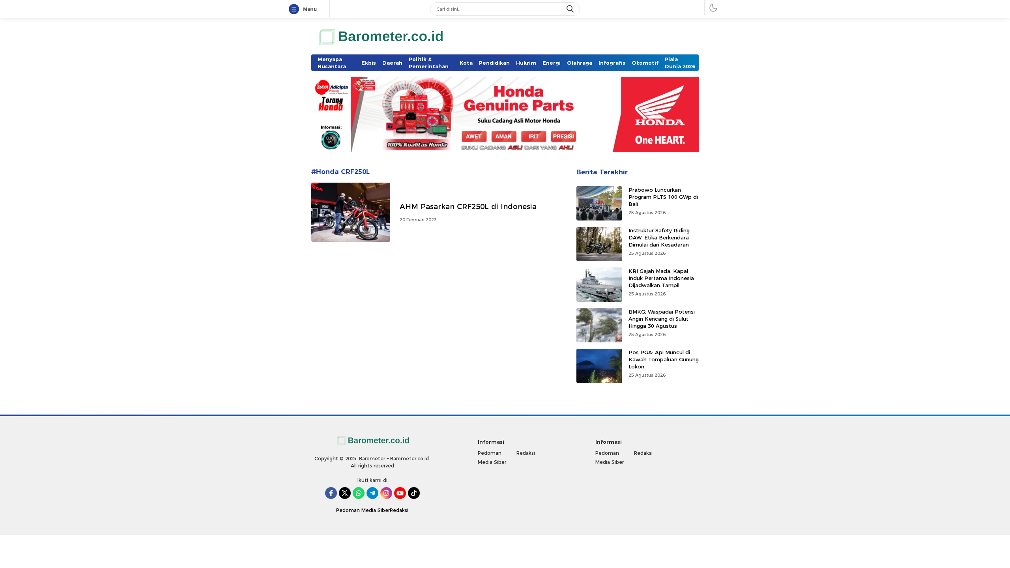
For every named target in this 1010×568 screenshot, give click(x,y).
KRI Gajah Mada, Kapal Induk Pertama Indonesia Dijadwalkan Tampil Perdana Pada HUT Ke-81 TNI (662, 285)
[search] (571, 9)
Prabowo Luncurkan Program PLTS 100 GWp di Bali (663, 197)
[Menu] (295, 9)
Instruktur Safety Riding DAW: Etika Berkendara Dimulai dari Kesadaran (659, 237)
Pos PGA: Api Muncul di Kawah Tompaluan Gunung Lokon (663, 359)
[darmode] (713, 7)
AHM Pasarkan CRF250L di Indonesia (468, 206)
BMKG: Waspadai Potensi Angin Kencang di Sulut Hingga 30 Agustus (661, 318)
